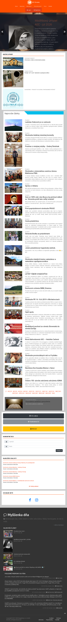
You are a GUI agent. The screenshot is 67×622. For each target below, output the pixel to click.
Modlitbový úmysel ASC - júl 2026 (22, 539)
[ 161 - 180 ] (55, 391)
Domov (16, 6)
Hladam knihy (59, 586)
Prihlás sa (59, 450)
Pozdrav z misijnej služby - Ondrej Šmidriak (42, 146)
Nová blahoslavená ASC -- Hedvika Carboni (42, 339)
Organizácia (22, 6)
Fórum (45, 6)
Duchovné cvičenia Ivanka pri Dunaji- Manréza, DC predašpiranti (19, 462)
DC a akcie (34, 416)
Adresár (34, 429)
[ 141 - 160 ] (48, 391)
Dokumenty (29, 6)
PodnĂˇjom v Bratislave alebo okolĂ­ (54, 600)
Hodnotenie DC (34, 421)
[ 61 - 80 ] (23, 391)
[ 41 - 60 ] (17, 391)
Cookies (51, 618)
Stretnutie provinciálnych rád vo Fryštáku (41, 355)
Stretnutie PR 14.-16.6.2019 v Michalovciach (42, 299)
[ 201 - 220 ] (18, 393)
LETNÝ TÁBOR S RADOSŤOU (36, 274)
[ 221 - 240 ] (25, 393)
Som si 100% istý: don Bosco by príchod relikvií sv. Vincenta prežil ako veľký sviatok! (43, 198)
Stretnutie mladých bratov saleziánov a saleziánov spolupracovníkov (40, 260)
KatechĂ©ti (59, 608)
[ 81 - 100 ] (28, 391)
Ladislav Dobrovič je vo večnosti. (38, 122)
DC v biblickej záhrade (19, 561)
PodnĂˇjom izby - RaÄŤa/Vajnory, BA (54, 592)
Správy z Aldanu (31, 186)
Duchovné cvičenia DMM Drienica (11, 476)
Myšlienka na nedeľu (31, 399)
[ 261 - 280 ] (38, 393)
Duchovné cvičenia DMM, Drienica (38, 288)
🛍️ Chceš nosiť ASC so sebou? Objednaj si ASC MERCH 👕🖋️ (29, 567)
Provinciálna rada (37, 6)
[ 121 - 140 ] (41, 391)
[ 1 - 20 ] (7, 391)
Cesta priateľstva (32, 221)
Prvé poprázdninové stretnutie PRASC (40, 208)
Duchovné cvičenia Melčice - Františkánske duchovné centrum (18, 480)
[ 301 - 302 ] (51, 393)
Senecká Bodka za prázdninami (37, 234)
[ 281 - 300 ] (45, 393)
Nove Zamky (59, 578)
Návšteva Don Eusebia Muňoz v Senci (40, 368)
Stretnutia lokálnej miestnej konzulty (39, 135)
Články (27, 120)
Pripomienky (49, 619)
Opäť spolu (29, 312)
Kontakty (50, 6)
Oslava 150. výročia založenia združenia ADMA (43, 381)
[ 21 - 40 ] (12, 391)
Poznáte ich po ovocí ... (19, 531)
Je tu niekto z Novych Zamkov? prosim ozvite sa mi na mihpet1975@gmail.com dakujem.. (27, 576)
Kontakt (57, 619)
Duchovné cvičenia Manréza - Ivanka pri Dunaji (14, 467)
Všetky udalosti (34, 486)
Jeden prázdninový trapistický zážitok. (40, 248)
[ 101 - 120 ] (35, 391)
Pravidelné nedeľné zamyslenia (38, 402)
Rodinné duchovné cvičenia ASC (22, 554)
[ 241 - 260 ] (32, 393)
